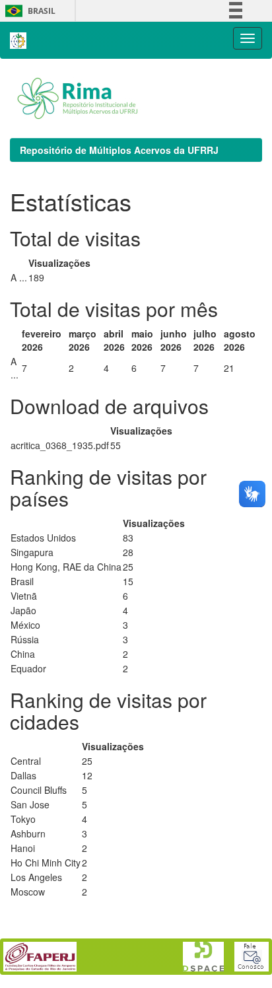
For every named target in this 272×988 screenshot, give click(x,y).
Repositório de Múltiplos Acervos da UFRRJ (119, 150)
